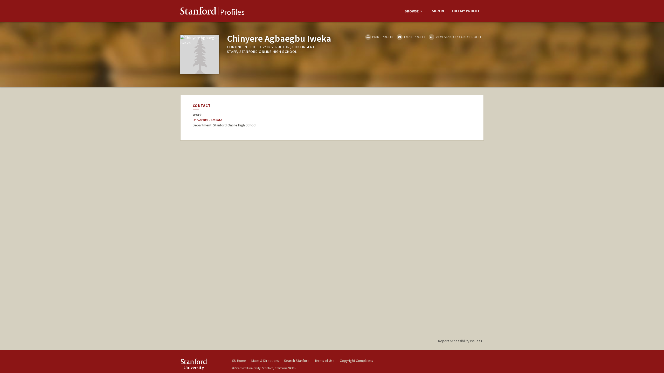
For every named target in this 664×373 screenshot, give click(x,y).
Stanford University (202, 364)
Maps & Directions (265, 360)
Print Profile (382, 36)
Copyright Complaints (356, 360)
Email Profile (414, 36)
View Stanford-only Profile (458, 36)
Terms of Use (325, 360)
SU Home (239, 360)
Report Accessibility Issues (459, 341)
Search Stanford (296, 360)
